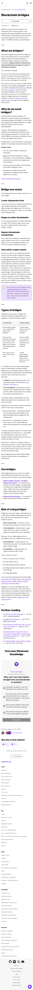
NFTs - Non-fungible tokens (8, 830)
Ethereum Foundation (6, 912)
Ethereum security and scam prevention (11, 795)
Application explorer (6, 823)
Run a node (4, 792)
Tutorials (3, 858)
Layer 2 (3, 845)
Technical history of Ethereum (9, 940)
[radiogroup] (16, 700)
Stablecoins (4, 827)
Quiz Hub (3, 798)
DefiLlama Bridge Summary (12, 496)
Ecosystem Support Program (9, 918)
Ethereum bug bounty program (9, 909)
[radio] (16, 688)
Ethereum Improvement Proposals (10, 946)
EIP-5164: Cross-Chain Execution (14, 614)
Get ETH (3, 820)
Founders (3, 883)
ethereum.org (5, 9)
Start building (4, 864)
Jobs (16, 974)
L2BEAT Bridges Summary (12, 481)
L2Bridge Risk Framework (11, 619)
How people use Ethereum (8, 801)
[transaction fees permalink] (0, 200)
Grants (3, 871)
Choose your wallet (6, 817)
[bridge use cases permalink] (0, 189)
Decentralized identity (7, 839)
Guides (3, 814)
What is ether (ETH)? (6, 776)
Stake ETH (4, 842)
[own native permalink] (0, 249)
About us (16, 965)
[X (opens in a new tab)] (18, 961)
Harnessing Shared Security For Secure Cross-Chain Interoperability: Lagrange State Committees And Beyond (16, 634)
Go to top (18, 756)
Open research (5, 943)
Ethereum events (5, 899)
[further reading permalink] (0, 610)
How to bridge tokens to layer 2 (11, 178)
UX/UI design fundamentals (8, 877)
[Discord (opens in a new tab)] (22, 961)
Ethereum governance (7, 949)
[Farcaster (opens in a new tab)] (14, 961)
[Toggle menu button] (30, 3)
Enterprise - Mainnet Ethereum (10, 880)
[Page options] (10, 25)
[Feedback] (30, 987)
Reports (3, 953)
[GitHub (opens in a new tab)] (10, 961)
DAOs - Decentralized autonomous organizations (14, 836)
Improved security (6, 937)
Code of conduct (16, 971)
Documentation (5, 861)
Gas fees (3, 789)
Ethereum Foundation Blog (8, 915)
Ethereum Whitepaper (7, 931)
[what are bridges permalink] (0, 50)
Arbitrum (12, 90)
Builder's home (5, 855)
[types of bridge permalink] (0, 310)
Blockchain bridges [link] (19, 9)
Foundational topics (6, 874)
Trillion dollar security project (9, 956)
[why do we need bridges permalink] (0, 110)
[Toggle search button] (27, 3)
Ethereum (23, 88)
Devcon (4, 921)
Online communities (6, 896)
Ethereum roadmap (6, 934)
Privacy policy (16, 977)
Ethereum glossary (6, 804)
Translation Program (6, 905)
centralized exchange (14, 289)
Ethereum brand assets (16, 968)
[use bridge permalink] (0, 469)
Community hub (5, 893)
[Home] (2, 3)
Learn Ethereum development (9, 868)
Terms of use (16, 979)
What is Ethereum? (6, 773)
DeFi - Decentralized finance (8, 833)
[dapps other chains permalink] (0, 217)
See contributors (17, 733)
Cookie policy (16, 982)
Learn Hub (4, 770)
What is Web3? (5, 782)
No (15, 744)
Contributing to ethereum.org (8, 902)
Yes (6, 744)
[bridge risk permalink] (0, 509)
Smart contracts (5, 786)
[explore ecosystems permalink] (0, 233)
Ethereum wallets (5, 779)
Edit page (15, 25)
